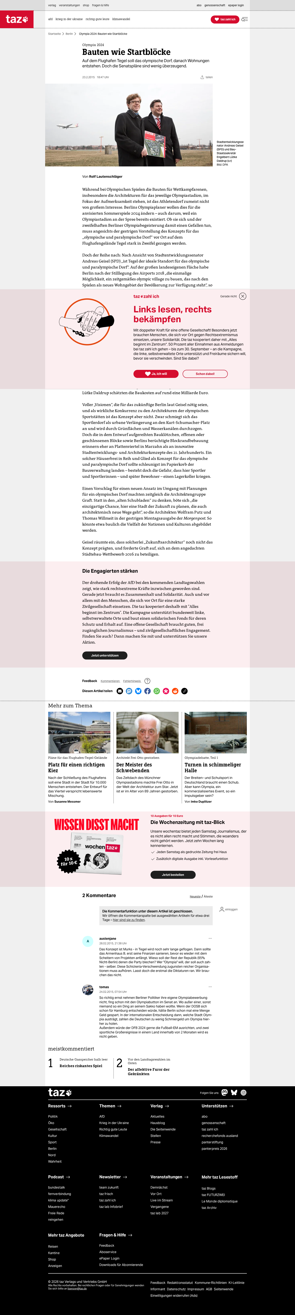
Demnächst (159, 1187)
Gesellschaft (57, 1129)
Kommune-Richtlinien (211, 1283)
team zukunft (109, 1187)
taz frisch (106, 1194)
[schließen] (243, 296)
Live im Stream (162, 1200)
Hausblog (158, 1123)
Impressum (196, 1289)
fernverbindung (59, 1194)
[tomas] (87, 989)
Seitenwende (223, 1289)
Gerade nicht (228, 296)
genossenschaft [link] (214, 5)
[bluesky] (234, 1094)
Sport (52, 1142)
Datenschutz (176, 1289)
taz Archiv (209, 1208)
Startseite (54, 33)
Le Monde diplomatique (220, 1201)
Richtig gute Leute (113, 1129)
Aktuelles (157, 1116)
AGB (209, 1289)
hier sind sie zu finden (129, 920)
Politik (53, 1116)
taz (60, 1093)
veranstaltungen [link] (69, 5)
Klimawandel (108, 1136)
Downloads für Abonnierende (121, 1265)
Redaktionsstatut (180, 1283)
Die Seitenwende (163, 1129)
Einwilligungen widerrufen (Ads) (174, 1295)
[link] (51, 19)
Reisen (53, 1246)
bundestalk (56, 1187)
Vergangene (160, 1207)
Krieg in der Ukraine (114, 1123)
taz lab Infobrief (111, 1207)
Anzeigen (55, 1266)
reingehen (55, 1220)
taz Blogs (209, 1188)
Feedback (106, 1245)
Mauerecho (56, 1207)
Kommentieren (110, 681)
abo (205, 1116)
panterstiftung (212, 1142)
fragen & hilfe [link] (100, 5)
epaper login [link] (236, 5)
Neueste (195, 896)
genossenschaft (214, 1123)
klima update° (58, 1200)
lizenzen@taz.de (77, 1288)
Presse (156, 1142)
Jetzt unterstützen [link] (105, 655)
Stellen (156, 1136)
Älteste (208, 896)
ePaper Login (109, 1258)
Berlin (69, 33)
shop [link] (86, 5)
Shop (52, 1259)
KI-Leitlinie (236, 1283)
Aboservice (107, 1252)
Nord (52, 1155)
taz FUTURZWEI (213, 1195)
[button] (244, 19)
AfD (102, 1116)
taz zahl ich (210, 1129)
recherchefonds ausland (220, 1136)
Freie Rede (56, 1213)
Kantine (54, 1253)
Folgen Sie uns (209, 1093)
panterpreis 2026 (214, 1149)
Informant (158, 1289)
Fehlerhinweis (132, 681)
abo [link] (199, 5)
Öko (51, 1123)
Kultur (52, 1136)
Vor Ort (156, 1194)
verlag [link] (52, 5)
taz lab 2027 (160, 1213)
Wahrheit (55, 1161)
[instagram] (243, 1094)
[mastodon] (225, 1094)
